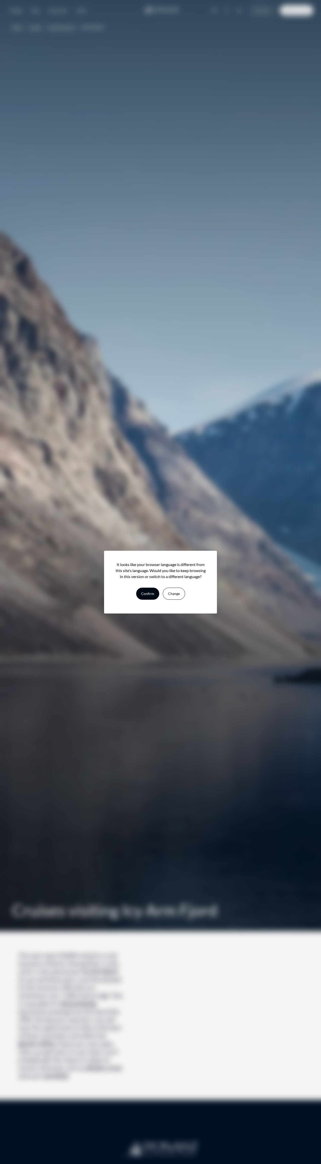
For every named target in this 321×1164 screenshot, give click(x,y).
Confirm (147, 593)
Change (174, 593)
